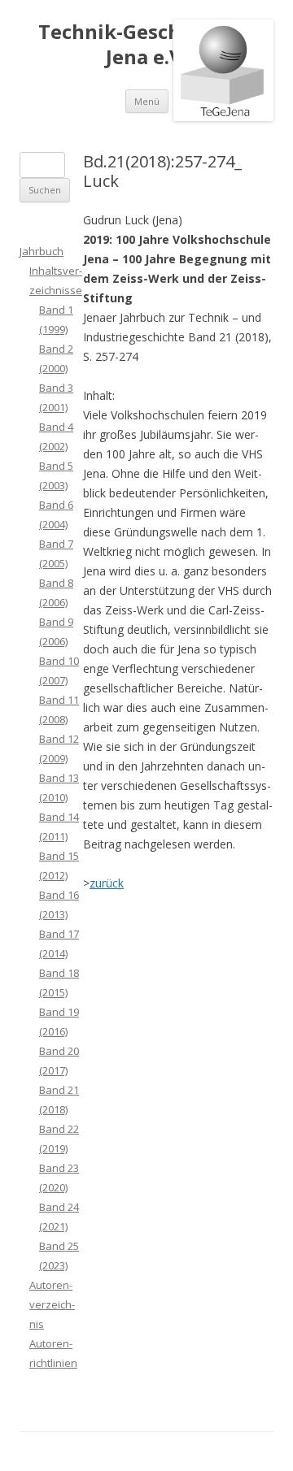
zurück (107, 883)
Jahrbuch (41, 251)
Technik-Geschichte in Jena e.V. (146, 45)
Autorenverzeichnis (52, 1304)
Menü (147, 101)
